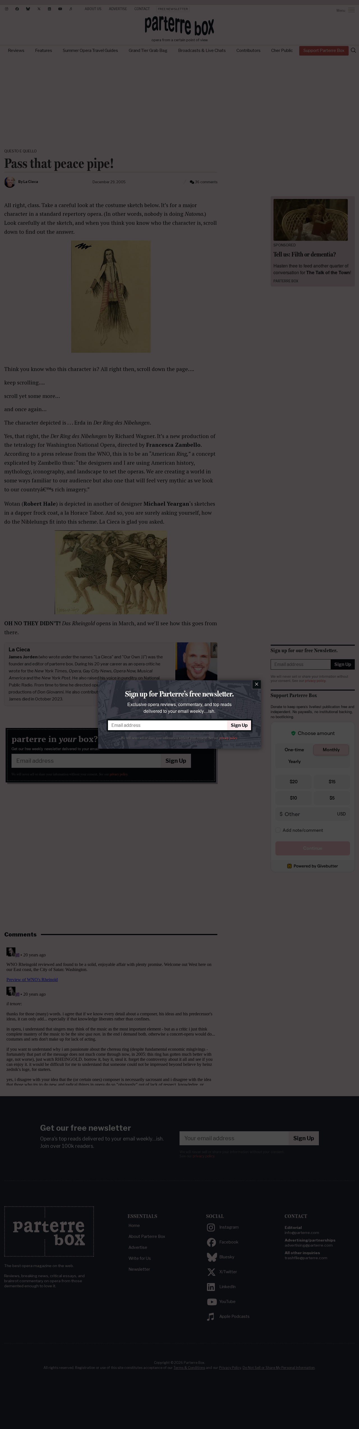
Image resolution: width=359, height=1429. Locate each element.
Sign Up (239, 725)
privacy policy (228, 738)
